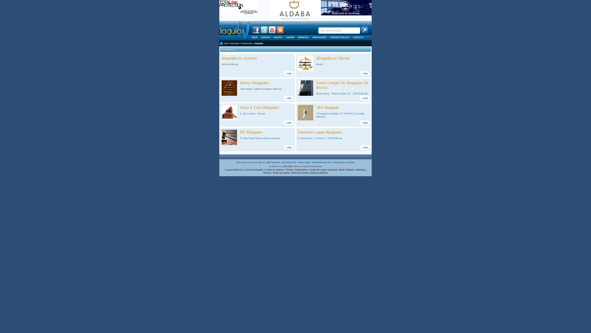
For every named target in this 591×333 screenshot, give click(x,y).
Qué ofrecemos (289, 162)
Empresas (303, 37)
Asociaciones (319, 37)
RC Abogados (251, 132)
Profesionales (246, 43)
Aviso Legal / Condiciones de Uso (314, 162)
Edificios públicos (339, 37)
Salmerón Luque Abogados (320, 132)
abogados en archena (239, 58)
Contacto (358, 37)
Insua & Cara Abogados (259, 107)
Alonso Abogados (254, 82)
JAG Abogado (327, 107)
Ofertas (278, 37)
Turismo (290, 37)
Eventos (265, 37)
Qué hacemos (273, 162)
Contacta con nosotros (344, 162)
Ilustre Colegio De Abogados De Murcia (342, 85)
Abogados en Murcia (333, 58)
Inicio (254, 37)
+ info (289, 73)
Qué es (261, 162)
